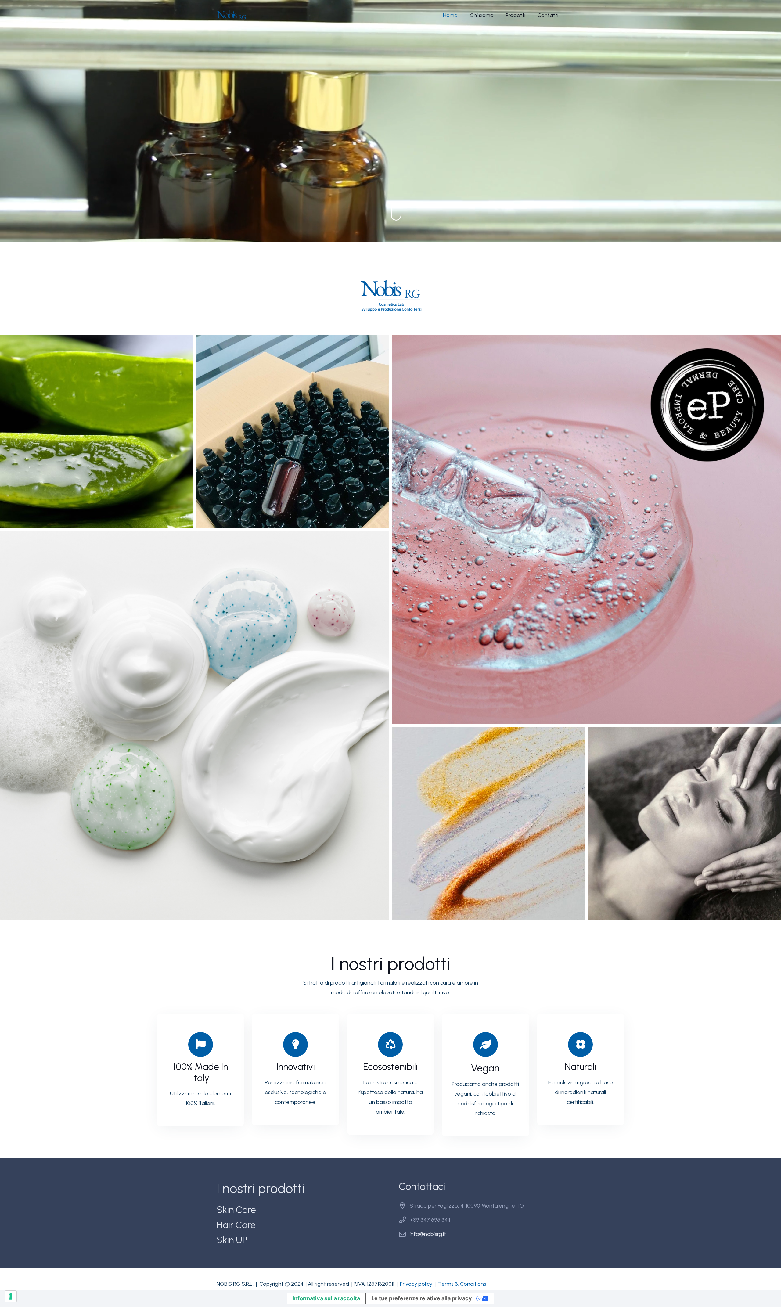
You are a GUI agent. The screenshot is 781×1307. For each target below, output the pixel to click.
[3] (586, 529)
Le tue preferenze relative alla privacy (421, 1298)
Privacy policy (416, 1283)
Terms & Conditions (462, 1283)
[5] (488, 823)
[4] (194, 725)
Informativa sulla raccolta (326, 1298)
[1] (96, 431)
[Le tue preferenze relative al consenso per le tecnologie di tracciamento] (10, 1296)
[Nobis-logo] (231, 15)
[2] (292, 431)
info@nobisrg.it (428, 1234)
